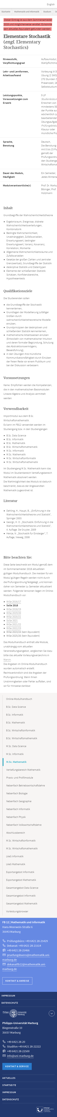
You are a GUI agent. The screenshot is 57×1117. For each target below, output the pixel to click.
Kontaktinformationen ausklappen (52, 1013)
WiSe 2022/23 (13, 628)
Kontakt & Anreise (17, 981)
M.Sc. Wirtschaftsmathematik (22, 848)
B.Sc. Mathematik (15, 722)
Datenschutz (9, 1003)
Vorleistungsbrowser (17, 911)
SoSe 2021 (12, 620)
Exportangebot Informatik (20, 872)
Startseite (5, 11)
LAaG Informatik (14, 856)
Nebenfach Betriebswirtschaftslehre (25, 785)
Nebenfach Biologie (16, 793)
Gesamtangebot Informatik (21, 896)
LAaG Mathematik (15, 864)
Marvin (7, 660)
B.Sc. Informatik (14, 715)
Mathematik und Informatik (26, 11)
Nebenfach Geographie (18, 801)
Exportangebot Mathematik (21, 880)
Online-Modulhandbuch (19, 699)
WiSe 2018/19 (13, 609)
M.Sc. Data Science (16, 746)
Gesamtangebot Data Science (22, 888)
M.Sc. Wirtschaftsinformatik (21, 840)
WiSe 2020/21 (13, 617)
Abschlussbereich (15, 833)
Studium (47, 11)
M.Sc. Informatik (15, 754)
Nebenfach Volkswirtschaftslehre (24, 825)
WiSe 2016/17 (13, 602)
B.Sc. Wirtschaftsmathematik (21, 738)
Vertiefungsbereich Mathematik (23, 770)
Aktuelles (8, 1078)
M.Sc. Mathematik (16, 762)
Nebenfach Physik (16, 817)
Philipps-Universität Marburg (14, 1013)
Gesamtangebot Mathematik (21, 903)
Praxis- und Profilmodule (19, 778)
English (51, 4)
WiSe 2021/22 (13, 624)
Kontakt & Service (17, 1066)
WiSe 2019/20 (13, 613)
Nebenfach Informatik (18, 809)
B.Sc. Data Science (16, 707)
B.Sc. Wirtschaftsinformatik (20, 730)
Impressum (8, 995)
